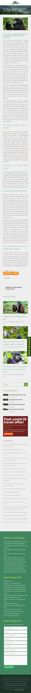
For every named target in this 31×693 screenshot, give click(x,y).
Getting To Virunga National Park (12, 583)
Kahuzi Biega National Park (17, 404)
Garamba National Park (15, 399)
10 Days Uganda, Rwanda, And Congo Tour (15, 566)
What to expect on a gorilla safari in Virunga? (14, 472)
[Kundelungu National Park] (5, 409)
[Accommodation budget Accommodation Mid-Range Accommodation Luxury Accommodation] (16, 653)
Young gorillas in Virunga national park (13, 475)
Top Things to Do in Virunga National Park (15, 589)
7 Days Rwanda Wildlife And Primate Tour (15, 562)
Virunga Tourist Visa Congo (11, 603)
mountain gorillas (20, 154)
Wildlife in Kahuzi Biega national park (12, 449)
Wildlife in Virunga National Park (12, 597)
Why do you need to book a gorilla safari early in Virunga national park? (15, 369)
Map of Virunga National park (11, 613)
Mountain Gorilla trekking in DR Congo (14, 611)
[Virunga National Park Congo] (5, 395)
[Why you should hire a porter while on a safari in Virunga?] (15, 332)
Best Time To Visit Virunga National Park (14, 585)
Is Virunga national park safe (11, 615)
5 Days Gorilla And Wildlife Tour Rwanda (14, 558)
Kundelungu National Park (16, 409)
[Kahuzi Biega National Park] (5, 404)
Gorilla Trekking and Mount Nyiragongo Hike (15, 595)
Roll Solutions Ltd (19, 689)
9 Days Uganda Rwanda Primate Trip (13, 564)
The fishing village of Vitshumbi (11, 492)
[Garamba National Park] (5, 400)
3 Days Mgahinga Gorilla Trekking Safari (14, 543)
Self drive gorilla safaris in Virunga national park (15, 498)
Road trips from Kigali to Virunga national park (15, 512)
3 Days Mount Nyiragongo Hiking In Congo (15, 541)
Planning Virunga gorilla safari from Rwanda (14, 515)
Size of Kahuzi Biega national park (12, 495)
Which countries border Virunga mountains (14, 468)
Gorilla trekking (7, 131)
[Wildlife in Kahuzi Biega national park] (15, 307)
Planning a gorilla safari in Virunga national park (15, 518)
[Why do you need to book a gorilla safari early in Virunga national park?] (15, 357)
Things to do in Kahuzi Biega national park (14, 489)
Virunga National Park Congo (16, 322)
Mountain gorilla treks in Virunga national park (15, 522)
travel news (11, 270)
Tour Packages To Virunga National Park (14, 587)
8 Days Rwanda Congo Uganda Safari (13, 568)
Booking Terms (8, 581)
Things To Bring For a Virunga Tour (13, 609)
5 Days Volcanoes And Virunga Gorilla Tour (15, 560)
